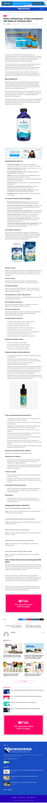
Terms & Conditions (31, 797)
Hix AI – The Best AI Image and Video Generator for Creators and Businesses (27, 690)
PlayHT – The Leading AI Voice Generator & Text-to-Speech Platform (25, 708)
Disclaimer (13, 797)
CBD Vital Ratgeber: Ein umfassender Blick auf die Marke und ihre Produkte (12, 656)
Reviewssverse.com (23, 800)
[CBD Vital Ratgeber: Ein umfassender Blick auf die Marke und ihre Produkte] (12, 648)
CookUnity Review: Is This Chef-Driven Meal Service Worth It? (24, 782)
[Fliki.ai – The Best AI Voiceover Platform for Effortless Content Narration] (6, 698)
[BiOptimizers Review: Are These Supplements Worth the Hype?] (12, 667)
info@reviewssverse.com (12, 758)
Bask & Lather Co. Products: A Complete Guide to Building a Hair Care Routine (27, 770)
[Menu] (5, 9)
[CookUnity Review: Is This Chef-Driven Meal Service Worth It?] (6, 784)
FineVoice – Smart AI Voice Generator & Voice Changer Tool (23, 702)
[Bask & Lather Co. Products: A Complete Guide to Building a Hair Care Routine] (6, 772)
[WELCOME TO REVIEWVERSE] (23, 9)
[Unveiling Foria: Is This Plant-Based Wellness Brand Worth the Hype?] (34, 667)
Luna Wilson (13, 632)
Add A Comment (23, 681)
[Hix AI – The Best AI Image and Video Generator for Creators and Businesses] (6, 691)
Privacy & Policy (21, 797)
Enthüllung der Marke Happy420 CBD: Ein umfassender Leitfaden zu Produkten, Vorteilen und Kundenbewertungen (34, 657)
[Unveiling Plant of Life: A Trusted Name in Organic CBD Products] (6, 778)
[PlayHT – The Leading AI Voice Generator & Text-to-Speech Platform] (6, 710)
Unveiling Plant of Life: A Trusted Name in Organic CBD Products (24, 776)
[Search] (42, 9)
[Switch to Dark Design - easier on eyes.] (40, 9)
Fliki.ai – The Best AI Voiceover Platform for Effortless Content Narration (26, 696)
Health (5, 15)
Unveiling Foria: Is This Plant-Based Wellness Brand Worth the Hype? (33, 674)
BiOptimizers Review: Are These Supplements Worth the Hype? (11, 674)
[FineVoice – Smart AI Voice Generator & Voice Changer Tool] (6, 704)
